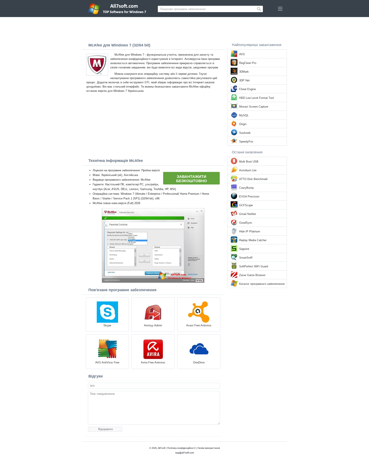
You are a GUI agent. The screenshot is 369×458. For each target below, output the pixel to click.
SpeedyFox (246, 141)
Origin (242, 124)
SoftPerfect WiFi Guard (253, 266)
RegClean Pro (247, 63)
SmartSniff (245, 257)
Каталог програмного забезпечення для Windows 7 (262, 284)
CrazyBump (246, 187)
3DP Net (244, 80)
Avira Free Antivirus (153, 362)
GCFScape (246, 205)
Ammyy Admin (153, 325)
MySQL (244, 115)
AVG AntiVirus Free (107, 362)
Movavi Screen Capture (253, 106)
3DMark (244, 71)
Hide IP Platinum (249, 231)
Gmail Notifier (247, 214)
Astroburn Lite (247, 170)
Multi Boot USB (248, 161)
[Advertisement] (184, 28)
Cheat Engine (247, 89)
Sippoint (244, 249)
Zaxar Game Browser (252, 275)
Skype (107, 325)
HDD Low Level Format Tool (256, 97)
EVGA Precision (249, 196)
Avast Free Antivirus (198, 325)
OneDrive (199, 362)
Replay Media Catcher (252, 240)
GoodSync (245, 222)
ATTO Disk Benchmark (253, 179)
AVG (242, 54)
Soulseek (245, 132)
